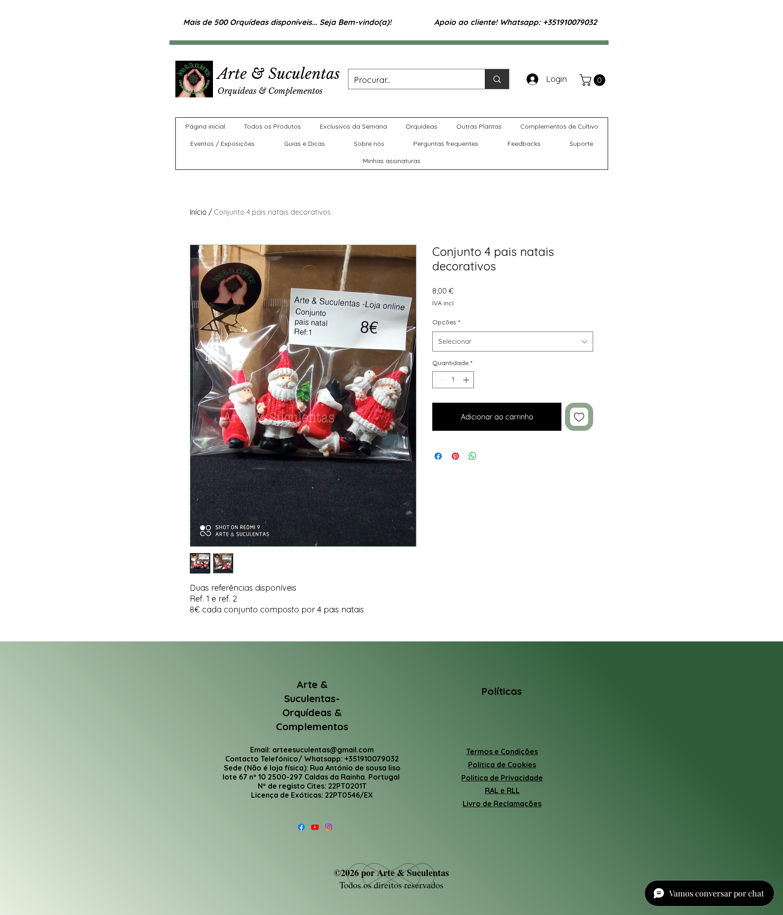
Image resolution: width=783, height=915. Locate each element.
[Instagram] (328, 827)
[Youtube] (314, 827)
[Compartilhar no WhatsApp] (472, 456)
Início (198, 212)
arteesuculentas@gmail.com (323, 749)
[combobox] (512, 342)
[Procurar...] (497, 79)
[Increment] (467, 380)
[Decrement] (439, 380)
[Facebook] (301, 827)
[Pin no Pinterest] (455, 456)
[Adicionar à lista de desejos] (579, 417)
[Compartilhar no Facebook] (438, 456)
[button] (594, 80)
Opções (446, 322)
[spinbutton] (453, 380)
